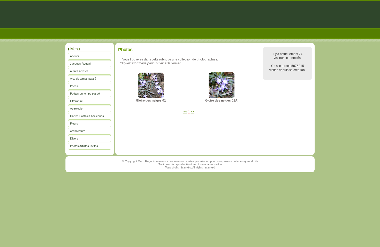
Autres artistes (79, 71)
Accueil (74, 56)
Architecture (77, 131)
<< (185, 112)
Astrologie (76, 108)
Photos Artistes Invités (84, 146)
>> (192, 112)
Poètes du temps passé (85, 93)
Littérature (76, 101)
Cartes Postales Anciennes (87, 116)
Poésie (74, 86)
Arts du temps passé (83, 78)
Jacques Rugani (80, 63)
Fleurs (74, 123)
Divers (74, 138)
